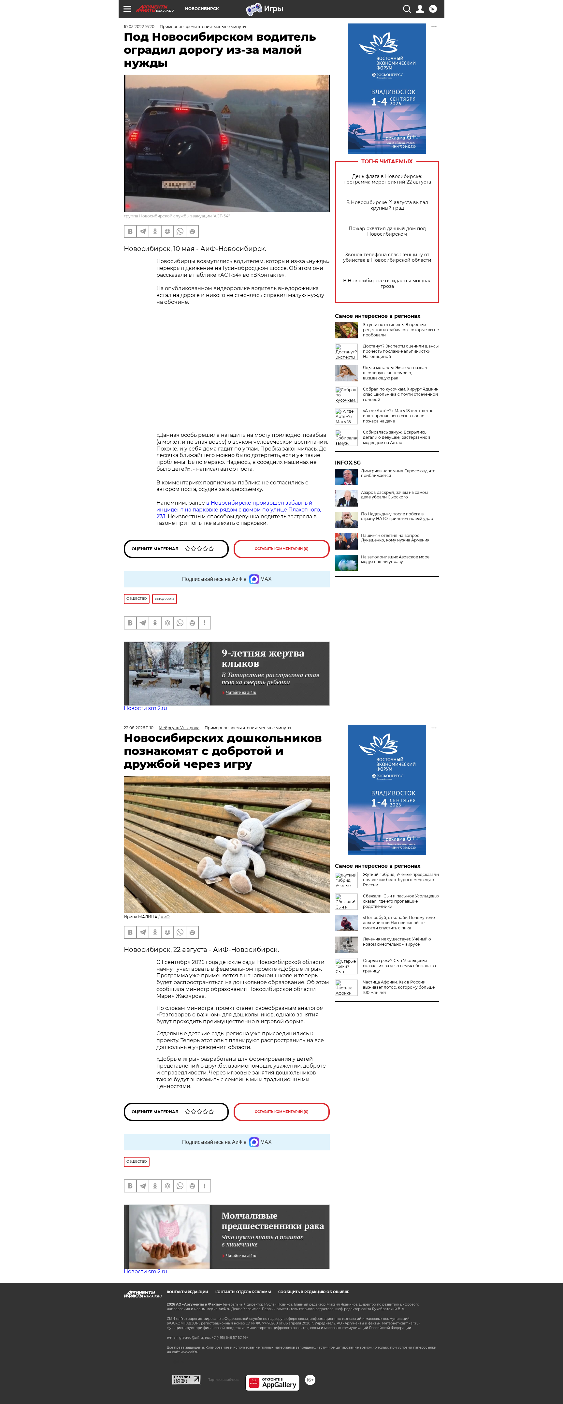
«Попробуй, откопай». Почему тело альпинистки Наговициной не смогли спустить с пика (399, 922)
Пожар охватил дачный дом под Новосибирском (387, 231)
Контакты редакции (187, 1292)
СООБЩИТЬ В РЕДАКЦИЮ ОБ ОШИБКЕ (313, 1292)
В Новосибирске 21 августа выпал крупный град (387, 205)
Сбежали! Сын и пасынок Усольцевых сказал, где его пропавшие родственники (401, 901)
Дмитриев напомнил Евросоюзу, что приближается (398, 473)
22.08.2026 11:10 (138, 727)
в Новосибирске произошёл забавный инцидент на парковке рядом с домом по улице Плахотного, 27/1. (238, 510)
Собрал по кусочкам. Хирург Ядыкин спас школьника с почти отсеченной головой (401, 394)
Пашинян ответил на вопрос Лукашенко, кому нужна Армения (395, 537)
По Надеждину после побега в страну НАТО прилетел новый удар (397, 516)
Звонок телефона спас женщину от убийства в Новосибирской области (387, 257)
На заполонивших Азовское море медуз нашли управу (395, 559)
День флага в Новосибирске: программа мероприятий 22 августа (387, 179)
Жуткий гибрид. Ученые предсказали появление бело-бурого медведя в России (401, 879)
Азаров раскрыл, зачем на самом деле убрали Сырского (394, 494)
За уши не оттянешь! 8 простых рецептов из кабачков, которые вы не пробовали (401, 329)
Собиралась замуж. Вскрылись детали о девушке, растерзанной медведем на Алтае (396, 437)
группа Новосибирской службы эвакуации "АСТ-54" (177, 216)
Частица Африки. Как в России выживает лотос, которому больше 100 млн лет (399, 987)
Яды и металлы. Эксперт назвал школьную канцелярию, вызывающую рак (395, 372)
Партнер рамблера (223, 1380)
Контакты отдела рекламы (243, 1292)
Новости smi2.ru (145, 708)
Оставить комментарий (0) (282, 549)
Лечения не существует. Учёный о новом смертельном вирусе (397, 942)
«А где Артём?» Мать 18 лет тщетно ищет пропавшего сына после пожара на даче (398, 415)
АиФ (165, 916)
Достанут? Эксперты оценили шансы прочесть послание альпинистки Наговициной (401, 351)
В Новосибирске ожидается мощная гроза (387, 283)
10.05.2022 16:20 (139, 26)
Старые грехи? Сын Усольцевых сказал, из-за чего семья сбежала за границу (399, 965)
